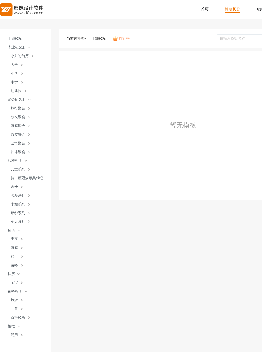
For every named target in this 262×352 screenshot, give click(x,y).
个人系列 (18, 222)
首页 (205, 9)
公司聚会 (18, 143)
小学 (14, 73)
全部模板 (15, 39)
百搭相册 (15, 291)
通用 (14, 335)
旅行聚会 (18, 108)
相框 (11, 326)
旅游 (14, 300)
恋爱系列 (18, 195)
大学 (14, 65)
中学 (14, 82)
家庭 (14, 248)
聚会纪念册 (17, 100)
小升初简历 (20, 56)
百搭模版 (18, 317)
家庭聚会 (18, 126)
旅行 (14, 256)
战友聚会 (18, 134)
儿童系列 (18, 169)
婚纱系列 (18, 213)
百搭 (14, 265)
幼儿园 (16, 91)
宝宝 (14, 239)
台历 (11, 230)
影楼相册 (15, 161)
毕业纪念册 (17, 47)
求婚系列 (18, 204)
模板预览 (232, 9)
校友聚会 (18, 117)
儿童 (14, 309)
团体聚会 (18, 152)
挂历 (11, 274)
